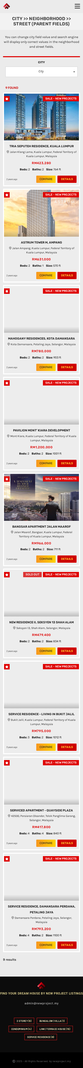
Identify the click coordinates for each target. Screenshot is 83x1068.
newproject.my (62, 1061)
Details (67, 179)
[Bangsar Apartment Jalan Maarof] (41, 497)
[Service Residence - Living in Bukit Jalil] (41, 685)
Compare (45, 179)
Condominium (21, 1029)
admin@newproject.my (42, 1003)
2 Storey (24, 1020)
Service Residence (40, 1037)
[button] (41, 72)
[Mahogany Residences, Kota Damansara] (41, 309)
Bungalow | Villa (52, 1020)
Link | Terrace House (54, 1029)
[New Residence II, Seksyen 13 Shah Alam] (41, 593)
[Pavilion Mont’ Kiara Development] (41, 401)
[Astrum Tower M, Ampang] (41, 213)
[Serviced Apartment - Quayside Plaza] (41, 781)
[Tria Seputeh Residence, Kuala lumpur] (41, 117)
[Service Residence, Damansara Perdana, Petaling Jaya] (41, 877)
